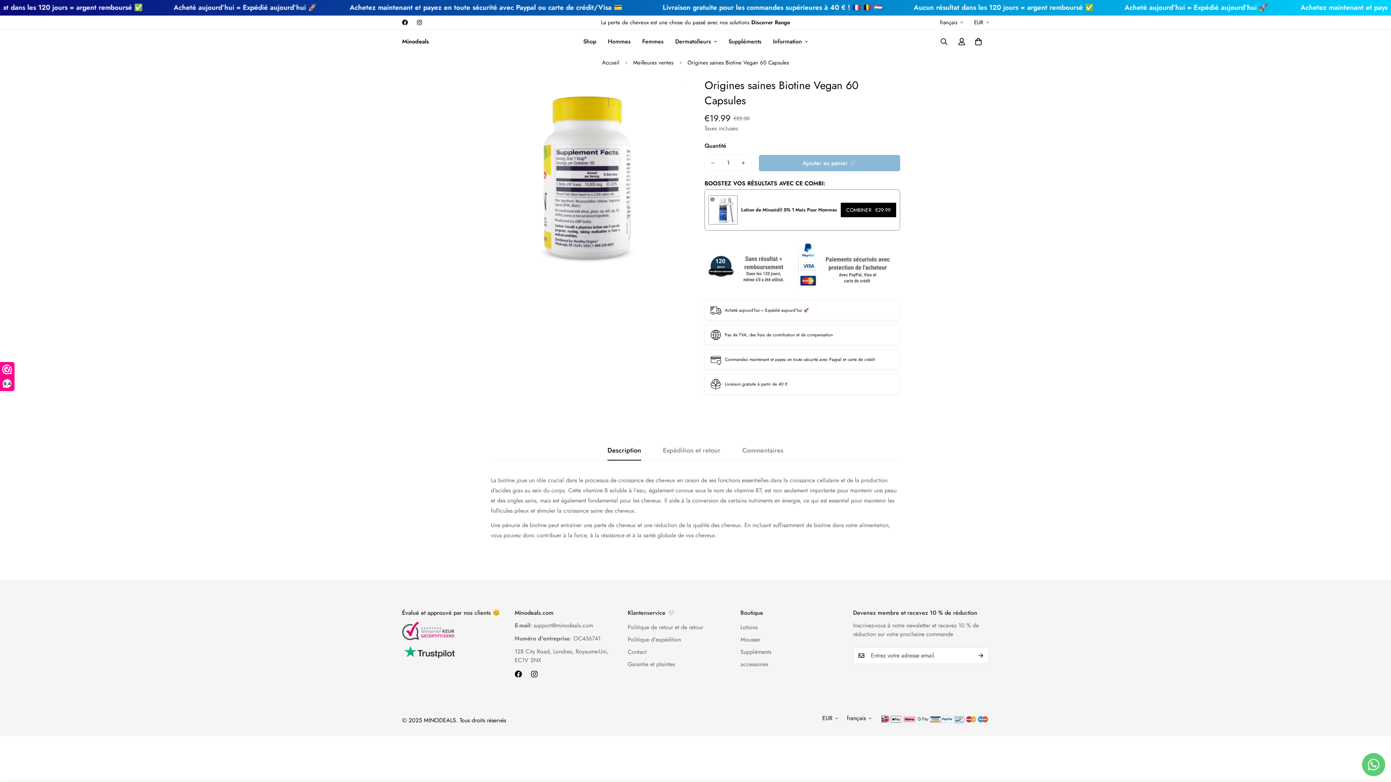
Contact (637, 652)
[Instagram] (419, 22)
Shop (589, 41)
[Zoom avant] (671, 93)
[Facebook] (405, 22)
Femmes (653, 41)
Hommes (619, 41)
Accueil (610, 63)
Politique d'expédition (654, 639)
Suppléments (744, 41)
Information (787, 41)
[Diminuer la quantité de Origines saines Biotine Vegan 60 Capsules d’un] (713, 163)
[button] (978, 41)
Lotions (748, 627)
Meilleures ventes (653, 63)
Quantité (715, 146)
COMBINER (868, 210)
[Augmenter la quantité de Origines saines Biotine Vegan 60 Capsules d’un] (743, 163)
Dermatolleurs (693, 41)
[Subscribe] (981, 655)
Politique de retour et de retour (665, 627)
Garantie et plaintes (651, 664)
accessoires (754, 664)
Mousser (750, 639)
